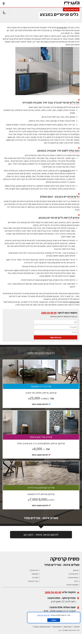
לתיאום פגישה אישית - (41, 535)
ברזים (76, 581)
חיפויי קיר (35, 577)
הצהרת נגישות (67, 626)
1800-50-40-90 (48, 312)
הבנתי (53, 620)
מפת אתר (76, 626)
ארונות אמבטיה (73, 577)
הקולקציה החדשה (72, 584)
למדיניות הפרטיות (43, 615)
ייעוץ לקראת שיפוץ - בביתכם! (42, 626)
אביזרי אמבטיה (33, 581)
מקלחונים (35, 574)
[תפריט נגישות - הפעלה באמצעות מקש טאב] (4, 13)
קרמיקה (75, 570)
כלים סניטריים (62, 27)
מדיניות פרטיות (57, 626)
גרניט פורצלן (34, 570)
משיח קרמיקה (74, 302)
